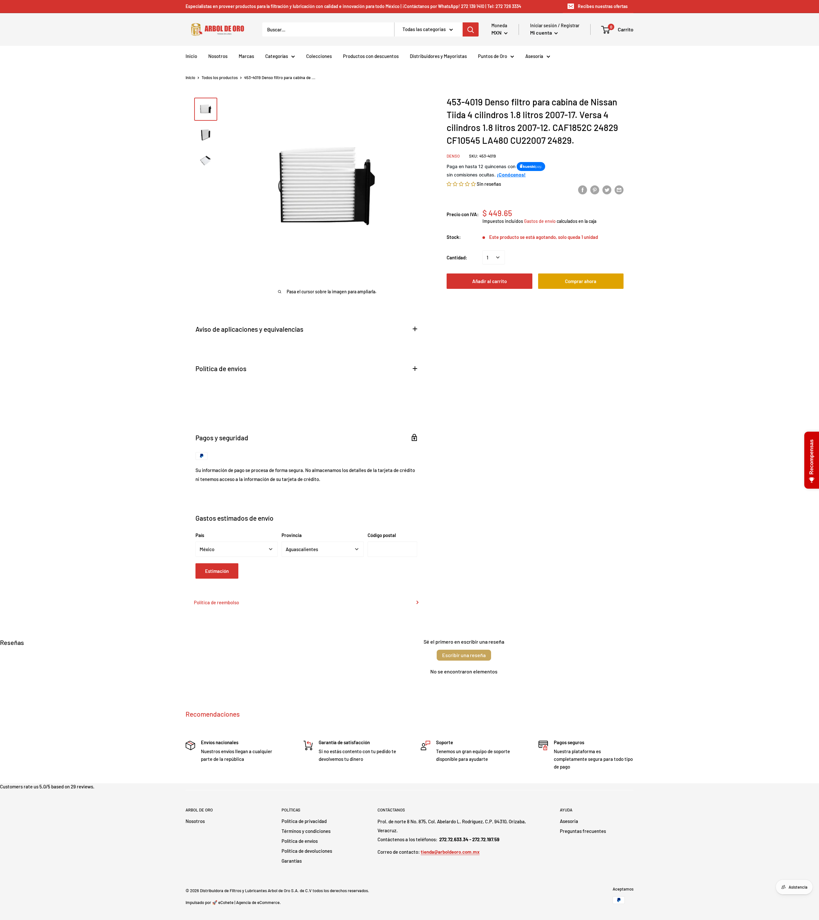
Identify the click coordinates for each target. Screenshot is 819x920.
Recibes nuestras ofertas (603, 6)
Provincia (292, 535)
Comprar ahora (580, 281)
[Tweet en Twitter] (606, 189)
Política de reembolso (216, 602)
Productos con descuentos (371, 56)
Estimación (217, 571)
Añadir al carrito (489, 281)
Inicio (191, 56)
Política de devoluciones (307, 851)
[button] (461, 183)
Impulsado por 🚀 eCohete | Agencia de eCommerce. (233, 902)
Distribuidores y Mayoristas (438, 56)
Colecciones (319, 56)
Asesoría (534, 56)
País (199, 535)
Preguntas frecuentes (583, 831)
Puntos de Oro (492, 56)
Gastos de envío (540, 221)
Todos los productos (220, 77)
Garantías (292, 861)
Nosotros (217, 56)
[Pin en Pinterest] (594, 189)
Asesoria (569, 821)
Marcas (246, 56)
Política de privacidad (304, 821)
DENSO (453, 156)
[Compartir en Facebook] (582, 189)
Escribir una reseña (464, 655)
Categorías (276, 56)
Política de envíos (300, 841)
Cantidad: (457, 257)
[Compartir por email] (619, 189)
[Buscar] (471, 29)
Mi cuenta (541, 32)
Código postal (382, 535)
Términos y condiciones (306, 831)
